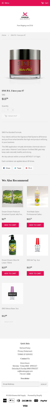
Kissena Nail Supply (19, 395)
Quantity (5, 106)
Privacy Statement (25, 351)
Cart (46, 3)
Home (4, 35)
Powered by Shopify (35, 395)
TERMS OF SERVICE (25, 354)
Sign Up (44, 384)
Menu (7, 3)
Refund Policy (25, 348)
